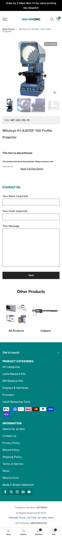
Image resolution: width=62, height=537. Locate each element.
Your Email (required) (14, 211)
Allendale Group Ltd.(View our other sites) (31, 517)
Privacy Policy (11, 443)
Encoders (8, 394)
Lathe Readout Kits (13, 373)
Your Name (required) (15, 196)
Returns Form (10, 477)
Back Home (8, 29)
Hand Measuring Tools (16, 401)
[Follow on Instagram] (17, 492)
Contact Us (9, 436)
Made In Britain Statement (18, 484)
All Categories (11, 367)
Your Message (10, 226)
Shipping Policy (12, 456)
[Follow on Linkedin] (23, 492)
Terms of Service (12, 463)
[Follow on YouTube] (29, 492)
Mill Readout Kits (12, 380)
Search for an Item (13, 429)
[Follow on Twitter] (11, 492)
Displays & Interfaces (15, 387)
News (5, 470)
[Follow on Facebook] (5, 492)
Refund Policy (11, 450)
